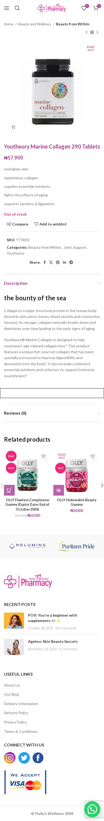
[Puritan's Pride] (76, 546)
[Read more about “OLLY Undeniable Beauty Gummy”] (58, 490)
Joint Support (75, 247)
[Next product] (97, 32)
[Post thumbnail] (14, 622)
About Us (12, 685)
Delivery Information (21, 703)
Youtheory (15, 253)
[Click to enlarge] (13, 127)
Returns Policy (16, 712)
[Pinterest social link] (57, 262)
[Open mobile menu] (6, 8)
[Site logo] (52, 7)
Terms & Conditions (20, 731)
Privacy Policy (15, 722)
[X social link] (50, 262)
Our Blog (11, 694)
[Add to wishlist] (43, 456)
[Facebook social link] (44, 262)
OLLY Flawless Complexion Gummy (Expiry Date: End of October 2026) (27, 504)
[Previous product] (86, 32)
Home (9, 24)
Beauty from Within (72, 24)
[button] (9, 490)
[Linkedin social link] (64, 262)
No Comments (66, 628)
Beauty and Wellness (35, 24)
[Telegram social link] (71, 262)
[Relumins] (28, 546)
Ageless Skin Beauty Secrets (53, 641)
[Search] (17, 8)
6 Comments (68, 649)
